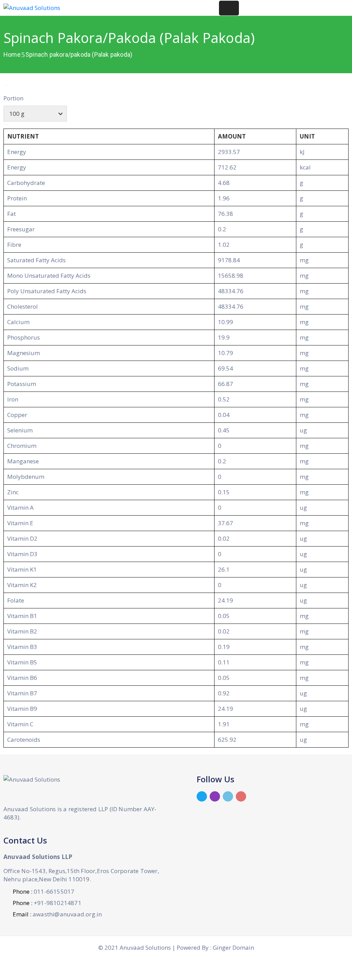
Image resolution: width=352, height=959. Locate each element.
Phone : (43, 891)
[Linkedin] (228, 796)
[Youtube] (241, 796)
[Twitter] (202, 796)
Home (12, 54)
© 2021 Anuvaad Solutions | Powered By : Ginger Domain (176, 947)
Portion (13, 98)
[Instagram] (215, 796)
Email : (57, 914)
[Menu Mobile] (229, 8)
